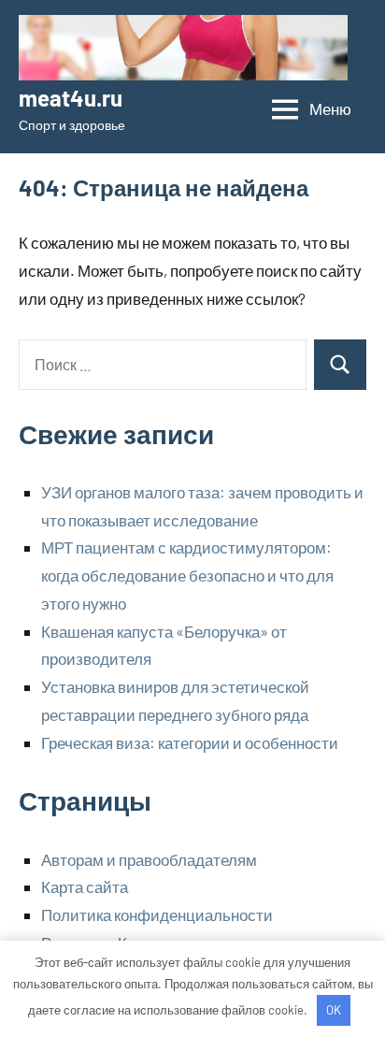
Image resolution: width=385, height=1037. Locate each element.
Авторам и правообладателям (149, 859)
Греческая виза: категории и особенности (189, 742)
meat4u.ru (70, 97)
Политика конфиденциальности (157, 914)
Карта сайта (84, 886)
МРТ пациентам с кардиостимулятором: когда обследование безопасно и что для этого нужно (187, 575)
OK (333, 1009)
